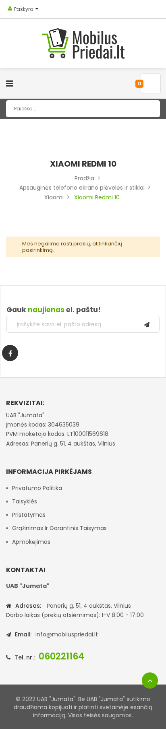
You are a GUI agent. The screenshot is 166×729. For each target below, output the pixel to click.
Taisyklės (24, 501)
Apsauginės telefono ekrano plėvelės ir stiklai (82, 188)
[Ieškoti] (148, 108)
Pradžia (84, 178)
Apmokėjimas (31, 542)
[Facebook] (10, 353)
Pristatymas (29, 515)
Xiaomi (54, 197)
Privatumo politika (37, 488)
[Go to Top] (150, 680)
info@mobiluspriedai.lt (66, 634)
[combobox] (83, 108)
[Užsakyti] (147, 324)
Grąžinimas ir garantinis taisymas (59, 528)
